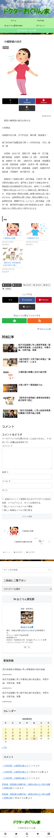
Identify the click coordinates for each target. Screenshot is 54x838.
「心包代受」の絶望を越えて (15, 766)
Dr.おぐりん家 (27, 627)
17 (6, 735)
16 (48, 732)
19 (20, 735)
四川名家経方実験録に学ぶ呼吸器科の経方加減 (24, 669)
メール (6, 481)
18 (13, 735)
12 (20, 732)
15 (41, 732)
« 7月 (4, 747)
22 (41, 735)
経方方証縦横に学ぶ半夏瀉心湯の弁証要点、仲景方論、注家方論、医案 (26, 681)
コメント (7, 446)
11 (13, 732)
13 (27, 732)
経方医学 (28, 285)
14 (34, 732)
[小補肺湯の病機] (12, 229)
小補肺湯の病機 (9, 238)
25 (13, 739)
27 (27, 739)
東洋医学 (18, 285)
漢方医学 (8, 285)
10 (6, 732)
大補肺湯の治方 (33, 238)
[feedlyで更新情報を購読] (14, 320)
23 (48, 735)
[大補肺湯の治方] (36, 229)
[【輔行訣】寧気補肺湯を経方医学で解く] (12, 254)
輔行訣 (47, 285)
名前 (5, 472)
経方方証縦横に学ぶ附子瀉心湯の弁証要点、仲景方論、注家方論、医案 (26, 695)
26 (20, 739)
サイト (5, 490)
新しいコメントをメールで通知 (18, 506)
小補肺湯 (8, 289)
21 (34, 735)
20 (27, 735)
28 (34, 739)
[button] (27, 108)
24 (6, 739)
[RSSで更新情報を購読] (39, 320)
